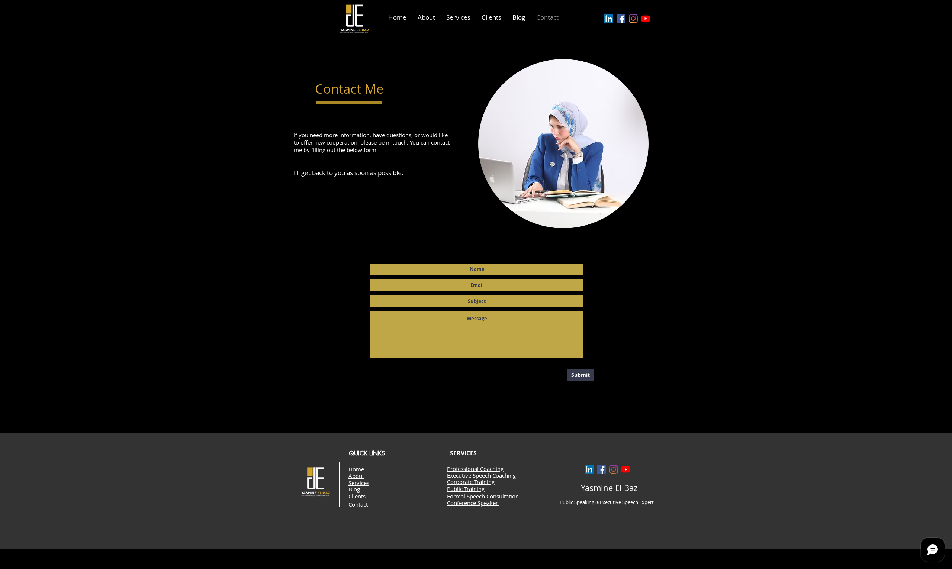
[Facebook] (621, 18)
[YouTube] (645, 18)
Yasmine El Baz (609, 487)
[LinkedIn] (608, 18)
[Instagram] (633, 18)
